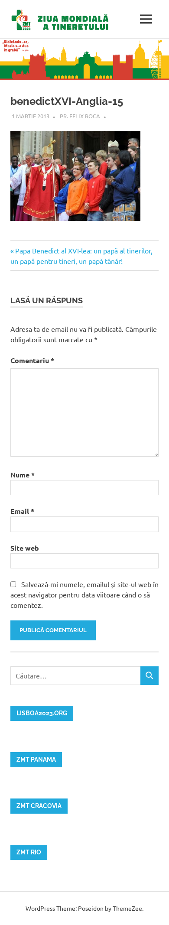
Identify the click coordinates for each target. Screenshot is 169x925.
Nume (22, 474)
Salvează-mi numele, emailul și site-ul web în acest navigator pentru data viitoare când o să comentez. (84, 594)
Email (22, 511)
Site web (24, 547)
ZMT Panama (36, 759)
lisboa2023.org (41, 713)
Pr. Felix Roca (80, 116)
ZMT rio (28, 852)
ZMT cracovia (39, 805)
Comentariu (32, 360)
